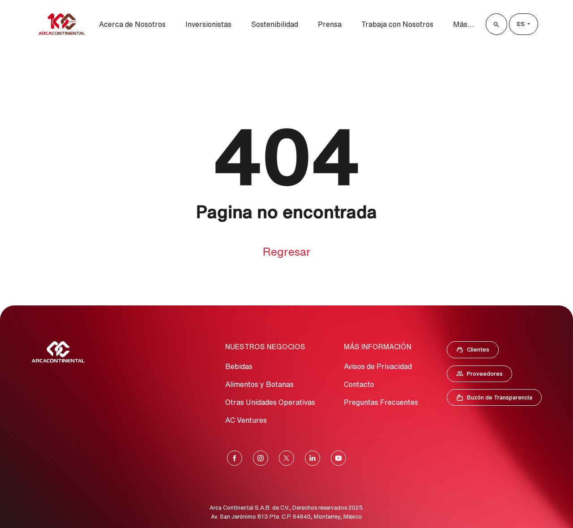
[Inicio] (62, 24)
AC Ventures (246, 420)
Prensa (330, 24)
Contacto (359, 384)
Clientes (475, 351)
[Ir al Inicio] (58, 352)
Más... (463, 24)
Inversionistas (208, 24)
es (521, 24)
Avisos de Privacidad (378, 366)
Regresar (287, 251)
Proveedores (484, 376)
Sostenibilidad (274, 24)
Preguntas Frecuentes (381, 402)
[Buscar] (496, 24)
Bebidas (238, 366)
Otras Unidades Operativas (270, 402)
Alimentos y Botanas (259, 384)
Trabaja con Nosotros (397, 24)
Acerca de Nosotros (132, 24)
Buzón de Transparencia (499, 399)
